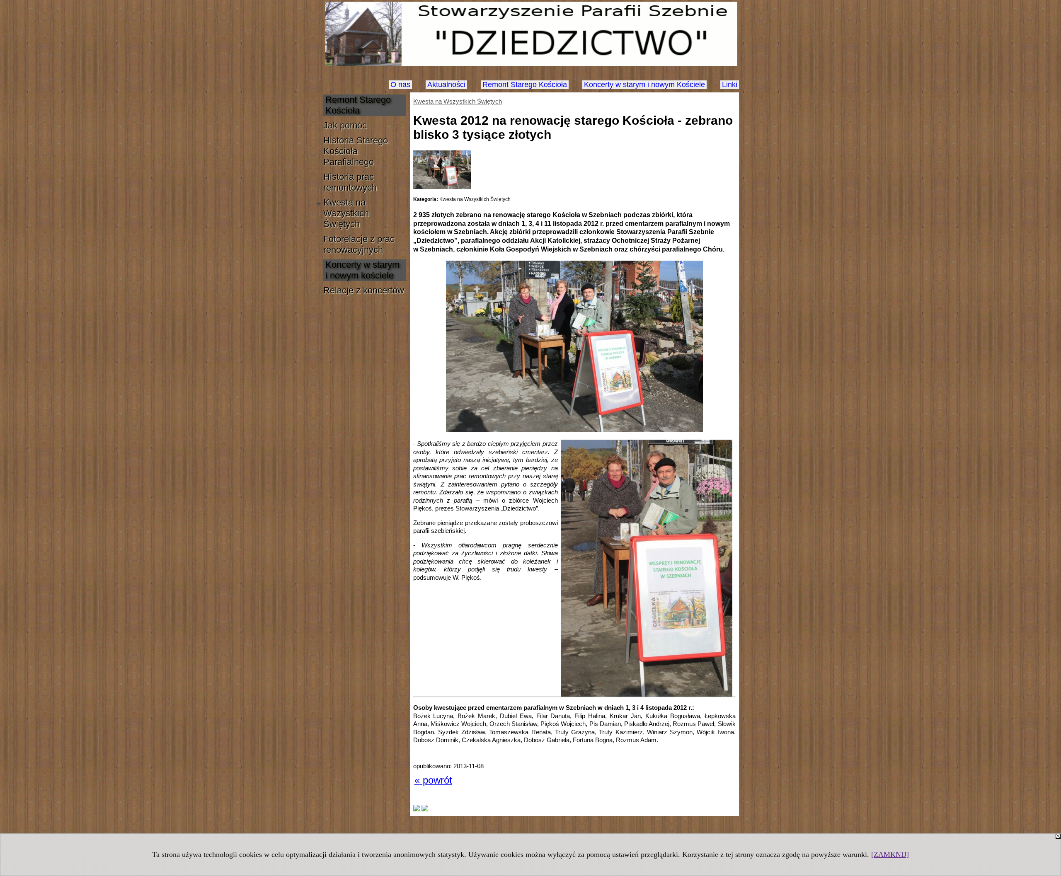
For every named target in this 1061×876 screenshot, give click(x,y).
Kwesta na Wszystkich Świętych (457, 101)
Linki (729, 84)
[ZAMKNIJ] (890, 854)
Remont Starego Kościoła (524, 84)
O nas (400, 84)
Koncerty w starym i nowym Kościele (644, 84)
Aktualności (446, 84)
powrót (433, 780)
